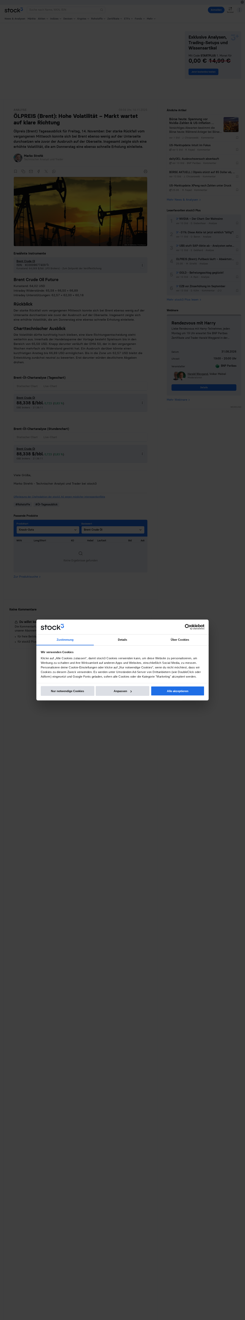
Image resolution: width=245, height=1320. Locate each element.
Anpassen (120, 691)
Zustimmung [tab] (65, 639)
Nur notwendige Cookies (67, 691)
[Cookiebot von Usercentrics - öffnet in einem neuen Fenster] (187, 627)
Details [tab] (122, 639)
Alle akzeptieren (177, 691)
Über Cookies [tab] (180, 639)
